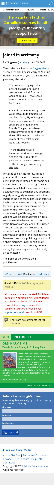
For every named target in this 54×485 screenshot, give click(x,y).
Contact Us (9, 462)
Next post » (43, 274)
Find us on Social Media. (17, 450)
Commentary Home (12, 9)
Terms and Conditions (35, 455)
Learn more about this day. (14, 379)
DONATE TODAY (27, 40)
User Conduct (21, 459)
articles (23, 62)
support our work (14, 312)
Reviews (30, 9)
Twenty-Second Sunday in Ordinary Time (23, 347)
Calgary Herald (41, 68)
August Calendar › (39, 385)
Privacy (7, 459)
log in (25, 305)
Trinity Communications (37, 466)
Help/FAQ (36, 459)
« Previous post (13, 274)
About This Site (11, 455)
